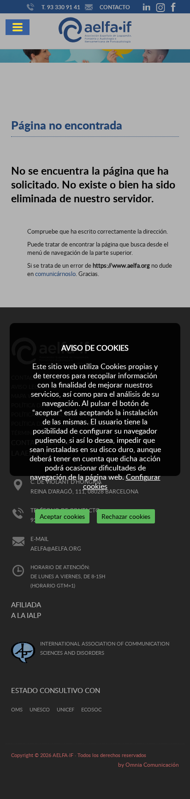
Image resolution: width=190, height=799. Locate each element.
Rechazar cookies (125, 516)
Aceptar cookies (62, 516)
